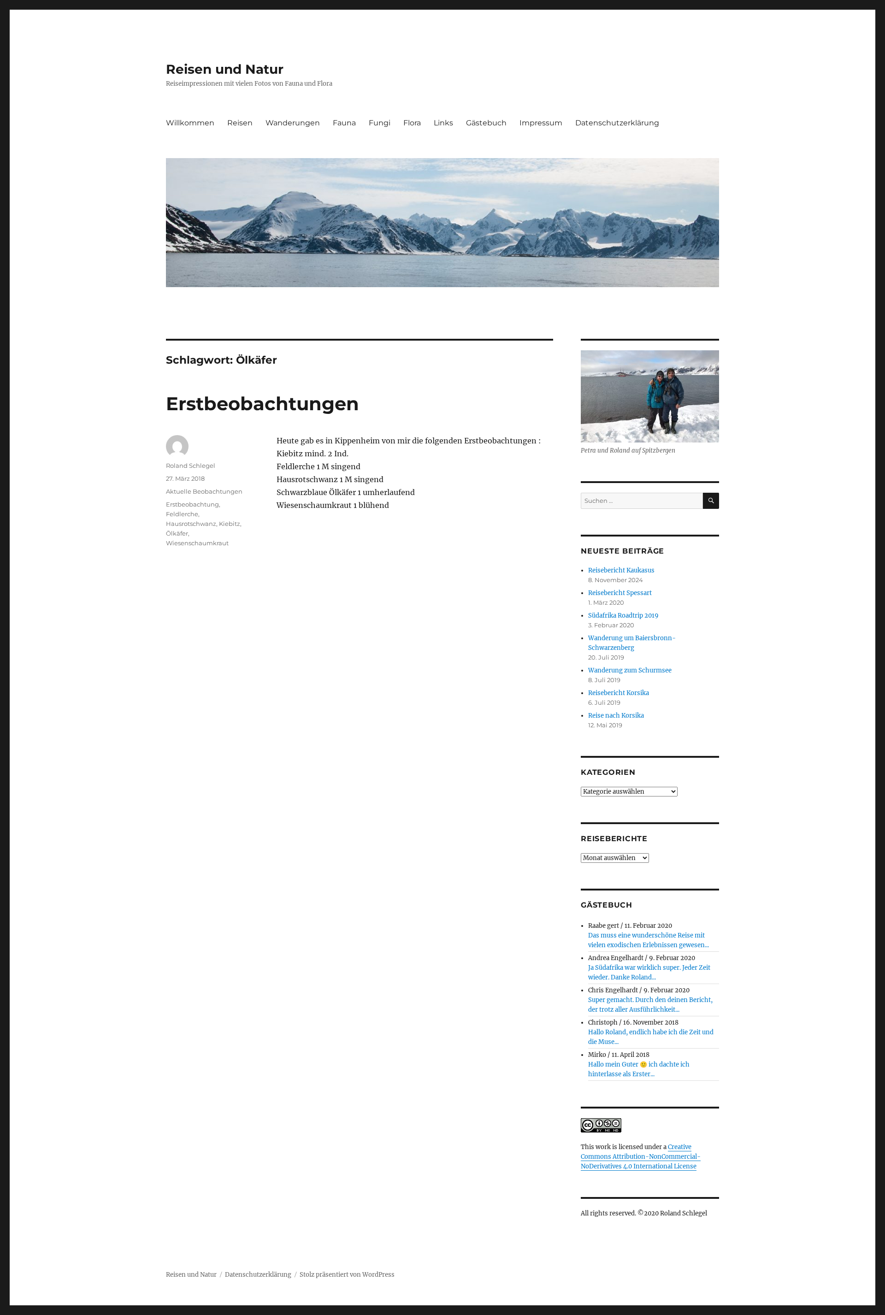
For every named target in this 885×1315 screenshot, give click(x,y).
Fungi (379, 122)
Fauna (344, 122)
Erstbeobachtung (192, 504)
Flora (412, 122)
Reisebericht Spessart (620, 593)
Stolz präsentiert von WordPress (347, 1275)
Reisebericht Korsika (618, 693)
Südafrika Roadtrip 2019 (623, 615)
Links (443, 122)
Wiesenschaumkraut (197, 543)
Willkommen (190, 122)
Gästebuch (486, 122)
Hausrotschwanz (191, 523)
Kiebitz (229, 523)
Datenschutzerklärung (617, 122)
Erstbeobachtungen (262, 403)
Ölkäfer (177, 533)
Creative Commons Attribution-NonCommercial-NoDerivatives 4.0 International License (641, 1156)
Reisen (240, 122)
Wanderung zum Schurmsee (630, 670)
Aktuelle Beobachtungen (204, 491)
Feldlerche (182, 514)
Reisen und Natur (224, 69)
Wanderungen (293, 122)
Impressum (540, 122)
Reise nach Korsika (616, 715)
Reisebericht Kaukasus (621, 570)
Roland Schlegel (190, 465)
